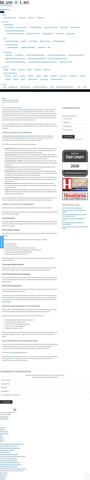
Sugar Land (22, 69)
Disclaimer (3, 477)
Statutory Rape (70, 33)
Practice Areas (5, 21)
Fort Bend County (33, 79)
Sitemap (2, 479)
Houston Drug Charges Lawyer (8, 458)
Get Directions (4, 416)
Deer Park (22, 75)
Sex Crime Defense (22, 27)
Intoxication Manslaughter (28, 47)
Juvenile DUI (41, 47)
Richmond (8, 79)
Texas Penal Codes (25, 87)
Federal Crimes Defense (32, 33)
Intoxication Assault (12, 47)
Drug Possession (75, 27)
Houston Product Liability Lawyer (58, 58)
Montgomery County (56, 79)
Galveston (30, 75)
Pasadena (82, 75)
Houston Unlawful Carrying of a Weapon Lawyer (13, 468)
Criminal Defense (8, 24)
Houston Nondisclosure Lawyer (8, 466)
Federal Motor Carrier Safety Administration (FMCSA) (19, 136)
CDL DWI (23, 41)
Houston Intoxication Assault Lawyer (10, 448)
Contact (85, 87)
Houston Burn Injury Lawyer (76, 55)
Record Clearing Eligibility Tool (64, 87)
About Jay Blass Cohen (10, 17)
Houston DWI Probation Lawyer (9, 446)
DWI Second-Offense (59, 41)
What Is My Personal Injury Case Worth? (72, 208)
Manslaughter (64, 27)
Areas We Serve (5, 66)
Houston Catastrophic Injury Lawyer (15, 58)
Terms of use (3, 475)
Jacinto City (47, 69)
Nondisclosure (60, 33)
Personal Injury (8, 52)
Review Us (31, 17)
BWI (49, 47)
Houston (6, 69)
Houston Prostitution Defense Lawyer (10, 464)
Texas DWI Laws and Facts (40, 87)
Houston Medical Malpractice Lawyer (15, 62)
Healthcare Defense (47, 33)
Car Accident (8, 55)
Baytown (7, 75)
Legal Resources (13, 87)
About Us (4, 14)
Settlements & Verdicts (66, 62)
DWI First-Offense (45, 41)
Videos (52, 87)
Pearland (13, 69)
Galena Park (37, 69)
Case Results (22, 17)
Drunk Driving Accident (11, 41)
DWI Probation (33, 41)
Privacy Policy (4, 473)
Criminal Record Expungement (15, 33)
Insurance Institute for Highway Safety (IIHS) (23, 109)
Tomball (23, 79)
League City (53, 75)
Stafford (16, 79)
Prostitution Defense (35, 27)
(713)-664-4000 (4, 418)
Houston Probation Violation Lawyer (10, 462)
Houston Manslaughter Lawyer (8, 460)
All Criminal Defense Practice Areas (15, 30)
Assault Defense (9, 27)
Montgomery (73, 75)
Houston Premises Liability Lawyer (35, 55)
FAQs (79, 87)
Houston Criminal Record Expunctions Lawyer (12, 456)
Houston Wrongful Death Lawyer (57, 55)
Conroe (15, 75)
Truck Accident (19, 55)
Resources (4, 84)
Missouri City (63, 75)
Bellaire (29, 69)
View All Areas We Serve (10, 73)
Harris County (44, 79)
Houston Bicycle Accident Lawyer (37, 58)
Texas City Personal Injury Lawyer (10, 100)
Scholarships (40, 17)
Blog (5, 87)
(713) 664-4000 (29, 126)
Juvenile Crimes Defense (51, 27)
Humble (45, 75)
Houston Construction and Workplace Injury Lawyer (42, 62)
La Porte (38, 75)
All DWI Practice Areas (11, 44)
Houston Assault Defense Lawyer (9, 454)
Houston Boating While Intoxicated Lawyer (12, 444)
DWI (5, 38)
